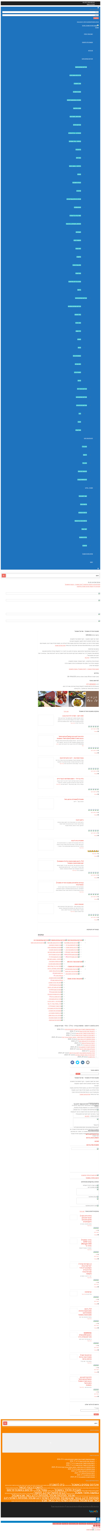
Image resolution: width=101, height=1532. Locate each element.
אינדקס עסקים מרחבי (81, 298)
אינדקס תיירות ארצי (81, 405)
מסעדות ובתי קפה (64, 971)
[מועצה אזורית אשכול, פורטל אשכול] (89, 27)
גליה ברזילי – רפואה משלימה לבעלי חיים (70, 779)
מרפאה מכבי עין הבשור (81, 521)
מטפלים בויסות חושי (56, 980)
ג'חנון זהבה (80, 820)
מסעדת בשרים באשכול (93, 1490)
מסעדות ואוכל (65, 952)
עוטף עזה (41, 1490)
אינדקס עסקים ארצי (81, 397)
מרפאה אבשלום (82, 512)
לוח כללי (84, 463)
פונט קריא (65, 1523)
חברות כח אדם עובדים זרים (74, 199)
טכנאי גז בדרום (62, 1487)
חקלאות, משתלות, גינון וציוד (73, 224)
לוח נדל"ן (84, 446)
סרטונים (84, 545)
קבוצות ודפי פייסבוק (87, 42)
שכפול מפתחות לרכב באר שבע (38, 1495)
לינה (80, 413)
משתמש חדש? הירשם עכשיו (84, 22)
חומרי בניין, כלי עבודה (75, 215)
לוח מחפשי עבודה (82, 479)
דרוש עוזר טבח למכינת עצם (87, 1031)
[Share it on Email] (88, 1064)
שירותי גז (24, 1493)
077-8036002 (91, 684)
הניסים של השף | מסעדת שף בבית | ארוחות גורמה (85, 1357)
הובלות (79, 174)
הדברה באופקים (39, 1485)
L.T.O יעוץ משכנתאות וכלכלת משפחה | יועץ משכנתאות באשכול (70, 862)
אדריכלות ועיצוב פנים (75, 75)
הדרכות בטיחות (65, 947)
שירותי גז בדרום (8, 1493)
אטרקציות (78, 273)
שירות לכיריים (78, 1495)
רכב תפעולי (40, 1492)
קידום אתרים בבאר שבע (58, 1506)
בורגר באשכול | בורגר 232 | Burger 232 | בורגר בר (86, 1243)
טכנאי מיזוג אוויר (48, 971)
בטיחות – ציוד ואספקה (75, 141)
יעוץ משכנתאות (58, 973)
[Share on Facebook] (72, 1064)
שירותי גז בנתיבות (94, 1495)
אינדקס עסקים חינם (87, 59)
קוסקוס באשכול (70, 1493)
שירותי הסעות (49, 1018)
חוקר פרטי (78, 323)
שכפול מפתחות (66, 1495)
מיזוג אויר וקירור (76, 265)
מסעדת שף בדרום (93, 1145)
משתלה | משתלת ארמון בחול (74, 799)
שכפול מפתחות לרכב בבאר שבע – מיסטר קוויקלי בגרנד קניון (78, 1037)
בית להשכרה (91, 1057)
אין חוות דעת (94, 729)
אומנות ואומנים (77, 92)
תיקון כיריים (23, 1501)
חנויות (79, 347)
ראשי (91, 562)
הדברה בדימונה (15, 1485)
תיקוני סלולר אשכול (16, 1501)
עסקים (68, 954)
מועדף (96, 731)
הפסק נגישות (95, 1527)
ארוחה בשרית (68, 1485)
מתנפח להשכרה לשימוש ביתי (87, 1047)
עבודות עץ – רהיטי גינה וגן (55, 1001)
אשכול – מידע (89, 488)
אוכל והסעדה (77, 83)
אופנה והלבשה (77, 108)
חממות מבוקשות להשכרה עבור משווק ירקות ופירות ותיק (80, 1029)
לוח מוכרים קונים (82, 471)
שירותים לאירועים (48, 1020)
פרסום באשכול (23, 1490)
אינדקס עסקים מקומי (81, 67)
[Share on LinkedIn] (82, 1064)
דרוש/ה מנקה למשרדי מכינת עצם (85, 1033)
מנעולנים (50, 985)
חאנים (79, 422)
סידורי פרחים (49, 999)
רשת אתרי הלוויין (88, 34)
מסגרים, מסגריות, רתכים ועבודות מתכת (55, 987)
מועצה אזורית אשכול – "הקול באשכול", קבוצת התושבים (84, 669)
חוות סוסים (50, 964)
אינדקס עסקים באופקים (74, 306)
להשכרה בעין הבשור (31, 1487)
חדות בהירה (82, 1523)
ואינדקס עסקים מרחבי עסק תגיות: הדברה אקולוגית (87, 1487)
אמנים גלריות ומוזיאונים (74, 281)
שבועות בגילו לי (29, 1493)
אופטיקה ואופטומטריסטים (74, 100)
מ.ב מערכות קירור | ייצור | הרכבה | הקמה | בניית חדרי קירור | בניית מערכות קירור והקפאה (85, 1269)
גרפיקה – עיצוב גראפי (75, 166)
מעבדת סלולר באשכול (67, 1490)
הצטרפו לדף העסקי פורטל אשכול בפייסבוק (88, 586)
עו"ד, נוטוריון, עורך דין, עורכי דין (55, 1004)
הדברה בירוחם (8, 1485)
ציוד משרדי (50, 1006)
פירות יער (92, 1051)
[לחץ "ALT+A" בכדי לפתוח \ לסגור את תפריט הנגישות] (98, 1519)
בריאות (79, 290)
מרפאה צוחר (83, 504)
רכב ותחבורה (49, 1013)
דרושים (85, 455)
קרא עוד (73, 723)
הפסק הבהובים (73, 1523)
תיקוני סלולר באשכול (92, 1178)
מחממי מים (15, 1487)
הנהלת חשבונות (76, 182)
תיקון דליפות (38, 1501)
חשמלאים (78, 232)
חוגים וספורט (77, 207)
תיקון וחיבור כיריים (31, 1501)
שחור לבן (97, 1523)
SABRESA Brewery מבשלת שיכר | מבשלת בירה (85, 1335)
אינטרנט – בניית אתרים (74, 133)
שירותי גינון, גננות (48, 1015)
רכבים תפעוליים (57, 1492)
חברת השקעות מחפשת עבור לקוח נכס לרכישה (82, 1053)
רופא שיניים (78, 364)
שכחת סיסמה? (95, 22)
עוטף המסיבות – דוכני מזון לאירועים (72, 758)
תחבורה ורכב (77, 372)
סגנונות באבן (79, 904)
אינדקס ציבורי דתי (82, 389)
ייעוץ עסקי (78, 248)
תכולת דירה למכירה (89, 1045)
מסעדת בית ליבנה (77, 840)
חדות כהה (90, 1523)
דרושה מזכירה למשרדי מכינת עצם (85, 1035)
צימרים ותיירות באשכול (55, 1008)
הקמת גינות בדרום (92, 1138)
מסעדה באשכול (9, 1487)
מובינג (96, 1141)
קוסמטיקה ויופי (77, 356)
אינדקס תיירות (77, 125)
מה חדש (90, 50)
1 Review (95, 853)
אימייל (97, 1408)
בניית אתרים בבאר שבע (72, 1506)
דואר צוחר (84, 529)
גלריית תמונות (83, 537)
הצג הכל (66, 711)
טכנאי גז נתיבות (46, 1487)
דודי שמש (78, 331)
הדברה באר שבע (32, 1485)
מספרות (51, 989)
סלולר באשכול (50, 1490)
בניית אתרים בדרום (92, 1134)
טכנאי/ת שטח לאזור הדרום (87, 1049)
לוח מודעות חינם (88, 438)
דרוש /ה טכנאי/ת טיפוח (88, 1043)
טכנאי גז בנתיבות (55, 1487)
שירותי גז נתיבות (86, 1495)
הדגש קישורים (57, 1523)
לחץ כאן (87, 657)
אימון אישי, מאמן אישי (75, 116)
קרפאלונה (88, 1292)
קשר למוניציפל (83, 496)
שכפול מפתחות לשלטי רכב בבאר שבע (64, 1500)
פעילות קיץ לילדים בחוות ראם (87, 1041)
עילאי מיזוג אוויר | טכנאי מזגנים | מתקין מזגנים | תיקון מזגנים (86, 1219)
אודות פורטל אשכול (87, 554)
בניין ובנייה (78, 149)
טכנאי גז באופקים (70, 1487)
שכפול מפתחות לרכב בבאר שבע (86, 1039)
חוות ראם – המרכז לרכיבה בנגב (73, 716)
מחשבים (79, 257)
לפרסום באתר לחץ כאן (89, 2)
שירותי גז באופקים (17, 1493)
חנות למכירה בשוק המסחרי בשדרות (85, 1055)
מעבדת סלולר (84, 1490)
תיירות (79, 380)
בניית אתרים (95, 1506)
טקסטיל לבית (77, 240)
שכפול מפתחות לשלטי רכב (52, 1497)
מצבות (52, 992)
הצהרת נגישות (91, 4)
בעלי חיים (78, 158)
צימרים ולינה (66, 974)
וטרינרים (78, 191)
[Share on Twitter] (77, 1064)
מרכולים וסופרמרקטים (55, 994)
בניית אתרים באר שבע (85, 1506)
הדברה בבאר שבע (23, 1485)
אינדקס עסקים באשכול (85, 1484)
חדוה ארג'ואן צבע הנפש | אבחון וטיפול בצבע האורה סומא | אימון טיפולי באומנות (70, 737)
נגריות (52, 996)
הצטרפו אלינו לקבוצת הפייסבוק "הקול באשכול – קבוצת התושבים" (82, 584)
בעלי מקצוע (78, 314)
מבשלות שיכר (58, 975)
